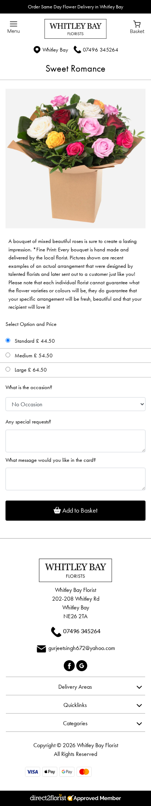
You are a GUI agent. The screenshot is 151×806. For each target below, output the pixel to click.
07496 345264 (100, 49)
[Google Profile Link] (81, 664)
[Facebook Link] (70, 664)
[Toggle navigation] (13, 27)
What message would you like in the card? (50, 460)
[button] (75, 686)
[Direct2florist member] (75, 798)
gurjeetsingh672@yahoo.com (81, 648)
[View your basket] (137, 26)
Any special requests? (28, 421)
